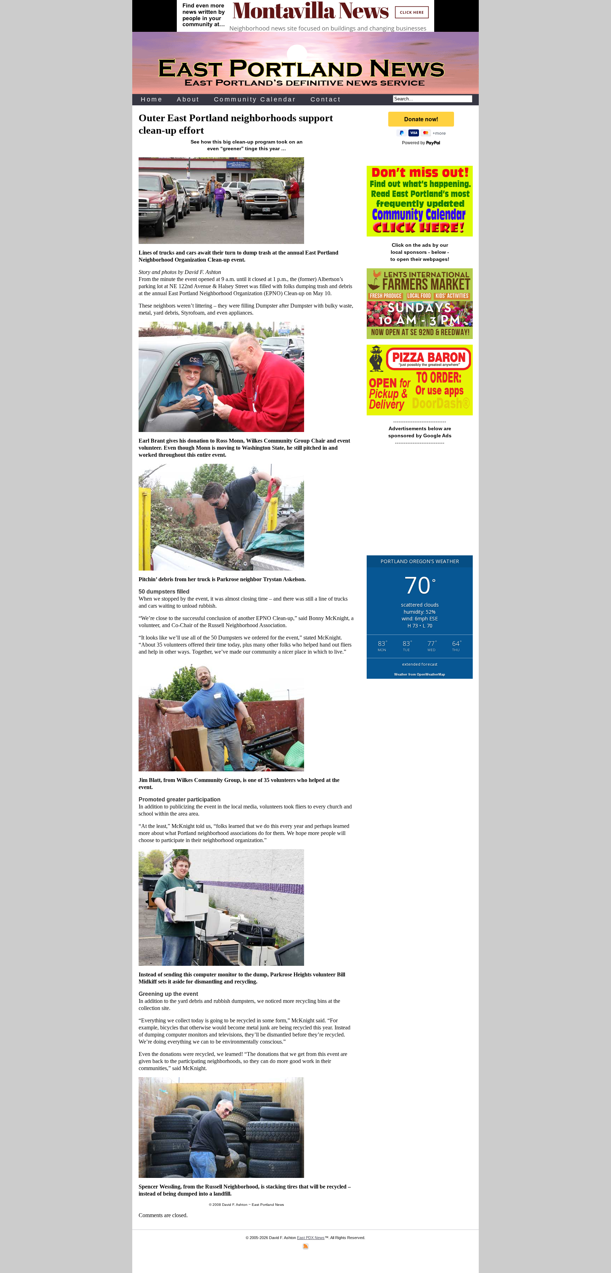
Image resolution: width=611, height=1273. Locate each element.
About (188, 99)
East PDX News (311, 1238)
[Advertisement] (420, 504)
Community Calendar (255, 99)
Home (152, 99)
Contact (325, 99)
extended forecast (419, 664)
